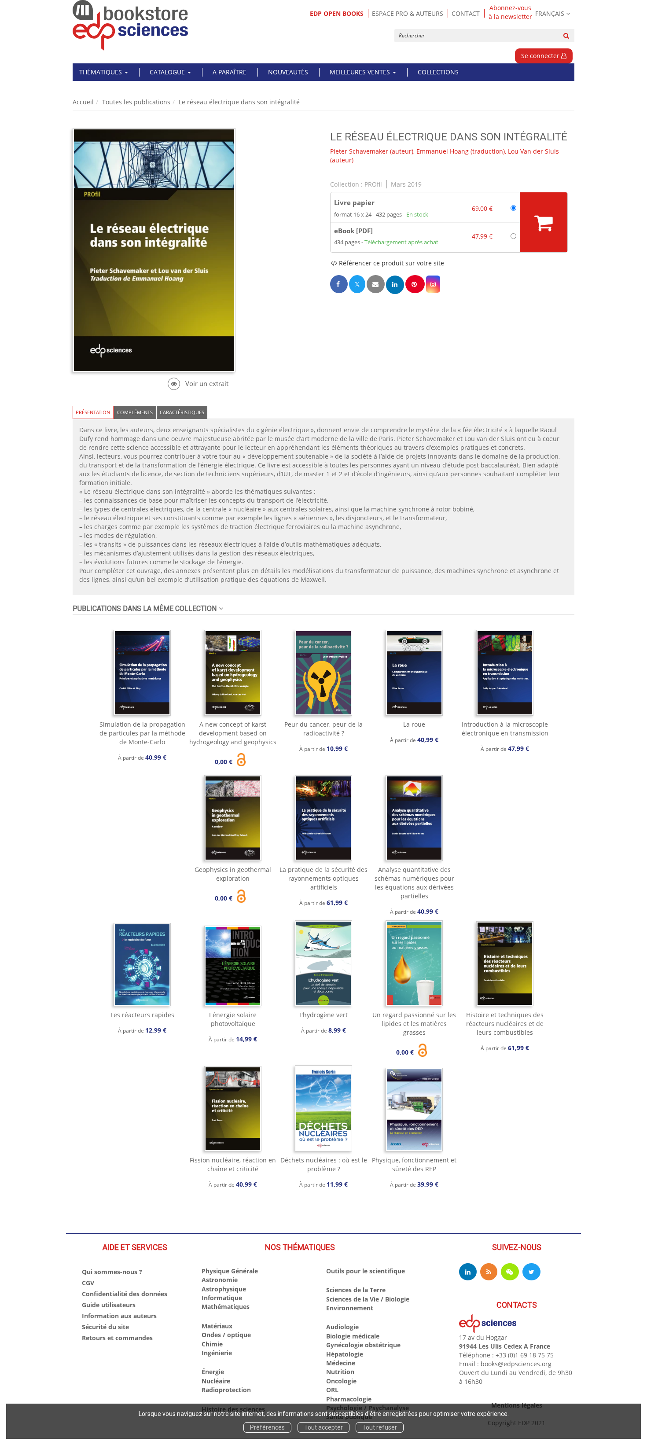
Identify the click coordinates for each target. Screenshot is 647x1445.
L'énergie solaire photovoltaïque (233, 1019)
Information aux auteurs (119, 1316)
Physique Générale (230, 1271)
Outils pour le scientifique (365, 1271)
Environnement (349, 1308)
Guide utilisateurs (109, 1305)
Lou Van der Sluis (533, 151)
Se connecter (541, 55)
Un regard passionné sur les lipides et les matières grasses (414, 1024)
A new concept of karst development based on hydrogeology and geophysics (232, 733)
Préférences (267, 1427)
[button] (433, 284)
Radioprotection (226, 1390)
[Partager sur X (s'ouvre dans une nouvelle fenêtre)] (357, 284)
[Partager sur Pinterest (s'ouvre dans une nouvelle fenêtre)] (415, 284)
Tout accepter (323, 1427)
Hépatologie (344, 1354)
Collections (438, 72)
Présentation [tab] (93, 412)
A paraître (229, 72)
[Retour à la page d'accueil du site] (130, 25)
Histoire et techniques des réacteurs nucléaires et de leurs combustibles (505, 1024)
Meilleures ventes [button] (361, 72)
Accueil (83, 102)
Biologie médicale (352, 1336)
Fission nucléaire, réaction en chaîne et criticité (233, 1164)
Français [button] (549, 13)
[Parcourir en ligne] (198, 383)
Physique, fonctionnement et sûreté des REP (414, 1164)
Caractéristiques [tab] (182, 412)
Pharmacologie (348, 1399)
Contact (466, 13)
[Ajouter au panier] (543, 222)
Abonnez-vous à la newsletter (510, 12)
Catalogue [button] (168, 72)
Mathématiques (226, 1306)
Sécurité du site (105, 1327)
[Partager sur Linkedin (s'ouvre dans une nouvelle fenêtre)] (395, 285)
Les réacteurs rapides (142, 1015)
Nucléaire (216, 1381)
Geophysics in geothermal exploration (233, 873)
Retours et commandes (117, 1338)
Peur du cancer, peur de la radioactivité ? (323, 728)
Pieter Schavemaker (359, 151)
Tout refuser (379, 1427)
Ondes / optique (226, 1335)
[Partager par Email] (375, 284)
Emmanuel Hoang (442, 151)
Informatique (222, 1298)
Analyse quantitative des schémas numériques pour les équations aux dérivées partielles (414, 882)
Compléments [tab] (135, 412)
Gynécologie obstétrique (363, 1345)
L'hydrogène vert (323, 1015)
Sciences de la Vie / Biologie (367, 1299)
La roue (414, 724)
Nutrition (340, 1372)
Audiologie (342, 1327)
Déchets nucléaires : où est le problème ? (323, 1164)
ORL (332, 1390)
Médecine (340, 1363)
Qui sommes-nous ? (112, 1272)
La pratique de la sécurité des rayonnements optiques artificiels (323, 878)
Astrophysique (224, 1289)
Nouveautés (288, 72)
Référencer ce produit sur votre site (390, 263)
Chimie (212, 1344)
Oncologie (341, 1381)
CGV (88, 1283)
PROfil (373, 184)
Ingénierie (217, 1353)
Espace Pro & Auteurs (407, 13)
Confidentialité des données (124, 1294)
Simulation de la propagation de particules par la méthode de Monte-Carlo (142, 733)
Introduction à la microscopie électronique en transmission (505, 728)
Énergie (213, 1371)
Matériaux (217, 1326)
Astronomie (220, 1280)
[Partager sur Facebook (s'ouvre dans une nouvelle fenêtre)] (339, 284)
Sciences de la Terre (356, 1290)
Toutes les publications (136, 102)
